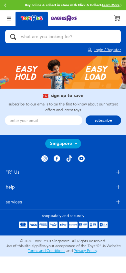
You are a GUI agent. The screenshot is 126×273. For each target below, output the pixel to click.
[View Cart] (117, 18)
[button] (5, 5)
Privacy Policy (85, 250)
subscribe (103, 120)
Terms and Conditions (46, 250)
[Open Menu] (9, 18)
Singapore (61, 143)
